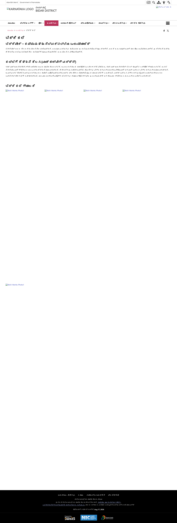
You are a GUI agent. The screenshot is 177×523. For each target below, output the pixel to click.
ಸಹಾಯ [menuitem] (80, 495)
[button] (168, 23)
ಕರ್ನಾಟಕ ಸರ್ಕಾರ (12, 2)
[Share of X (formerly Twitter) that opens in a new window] (167, 31)
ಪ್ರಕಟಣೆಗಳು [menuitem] (118, 23)
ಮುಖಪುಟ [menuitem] (11, 23)
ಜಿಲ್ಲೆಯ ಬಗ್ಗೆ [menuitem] (26, 23)
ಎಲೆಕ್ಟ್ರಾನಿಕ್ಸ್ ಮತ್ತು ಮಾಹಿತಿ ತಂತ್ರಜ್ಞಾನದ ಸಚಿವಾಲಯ (64, 505)
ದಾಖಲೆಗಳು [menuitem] (103, 23)
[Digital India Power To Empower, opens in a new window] (107, 518)
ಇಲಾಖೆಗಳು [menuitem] (51, 23)
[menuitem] (148, 2)
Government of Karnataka (30, 2)
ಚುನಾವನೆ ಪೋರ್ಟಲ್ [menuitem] (68, 23)
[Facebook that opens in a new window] (164, 31)
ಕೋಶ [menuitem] (40, 23)
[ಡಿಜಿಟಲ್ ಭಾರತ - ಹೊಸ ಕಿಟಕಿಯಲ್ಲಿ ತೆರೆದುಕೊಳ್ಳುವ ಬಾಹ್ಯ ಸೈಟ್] (163, 7)
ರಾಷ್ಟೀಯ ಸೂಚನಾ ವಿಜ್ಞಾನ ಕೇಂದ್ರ (109, 502)
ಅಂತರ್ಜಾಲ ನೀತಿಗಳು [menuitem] (66, 495)
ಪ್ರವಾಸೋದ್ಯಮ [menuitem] (87, 23)
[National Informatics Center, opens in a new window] (89, 518)
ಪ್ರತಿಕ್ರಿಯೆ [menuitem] (113, 495)
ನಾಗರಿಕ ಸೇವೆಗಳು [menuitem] (137, 23)
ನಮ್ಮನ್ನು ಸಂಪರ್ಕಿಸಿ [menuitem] (95, 495)
